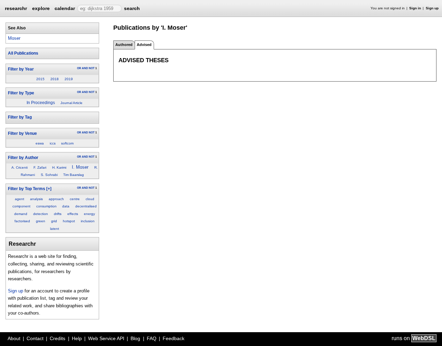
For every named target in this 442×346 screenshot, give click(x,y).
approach (56, 199)
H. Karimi (59, 167)
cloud (90, 199)
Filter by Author (23, 158)
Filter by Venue (22, 133)
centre (75, 199)
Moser (14, 38)
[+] (48, 189)
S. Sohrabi (49, 175)
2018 (54, 79)
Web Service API (106, 338)
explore (41, 8)
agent (19, 199)
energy (89, 214)
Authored (124, 45)
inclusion (88, 221)
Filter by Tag (20, 117)
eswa (40, 143)
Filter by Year (21, 69)
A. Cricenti (19, 167)
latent (54, 229)
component (21, 206)
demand (20, 214)
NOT (92, 68)
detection (40, 214)
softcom (67, 143)
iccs (53, 143)
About (14, 338)
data (65, 206)
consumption (46, 206)
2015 (40, 79)
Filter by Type (21, 93)
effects (72, 214)
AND (85, 68)
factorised (22, 221)
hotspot (69, 221)
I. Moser (80, 167)
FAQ (151, 338)
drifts (57, 214)
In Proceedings (41, 103)
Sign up (432, 8)
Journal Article (71, 103)
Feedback (173, 338)
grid (54, 221)
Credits (57, 338)
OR (79, 68)
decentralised (86, 206)
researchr (16, 8)
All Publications (23, 53)
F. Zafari (39, 167)
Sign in (415, 8)
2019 (69, 79)
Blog (135, 338)
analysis (36, 199)
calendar (65, 8)
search (132, 8)
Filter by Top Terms (26, 189)
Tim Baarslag (73, 175)
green (40, 221)
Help (77, 338)
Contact (35, 338)
